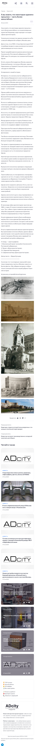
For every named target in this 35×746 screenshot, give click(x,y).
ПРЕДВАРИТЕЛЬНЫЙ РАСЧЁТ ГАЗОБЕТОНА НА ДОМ (14, 640)
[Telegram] (2, 744)
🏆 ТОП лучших (7, 682)
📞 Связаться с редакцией (10, 695)
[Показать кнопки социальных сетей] (16, 3)
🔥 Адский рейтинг (8, 684)
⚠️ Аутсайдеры (7, 686)
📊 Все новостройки (9, 688)
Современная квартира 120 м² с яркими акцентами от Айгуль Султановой (17, 593)
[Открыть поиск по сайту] (26, 3)
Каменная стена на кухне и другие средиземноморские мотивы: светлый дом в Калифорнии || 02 (16, 665)
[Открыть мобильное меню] (32, 3)
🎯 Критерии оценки (9, 693)
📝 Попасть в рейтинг (9, 691)
